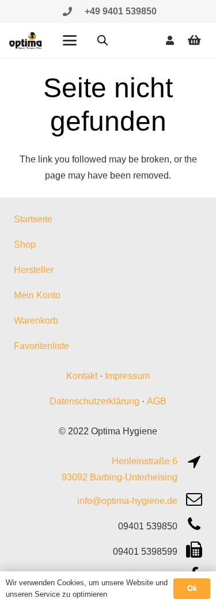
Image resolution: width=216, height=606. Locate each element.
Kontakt (81, 376)
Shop (25, 244)
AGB (156, 401)
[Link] (67, 11)
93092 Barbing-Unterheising (119, 477)
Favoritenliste (41, 346)
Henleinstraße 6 (144, 461)
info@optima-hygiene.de (127, 501)
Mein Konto (37, 295)
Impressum (127, 376)
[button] (69, 40)
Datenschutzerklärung (94, 401)
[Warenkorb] (194, 40)
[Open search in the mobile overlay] (102, 40)
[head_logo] (26, 40)
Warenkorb (36, 320)
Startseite (33, 219)
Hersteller (34, 270)
